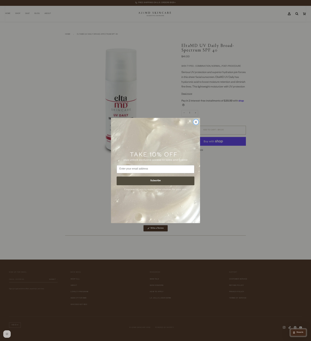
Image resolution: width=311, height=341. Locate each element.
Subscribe (155, 181)
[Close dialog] (196, 122)
